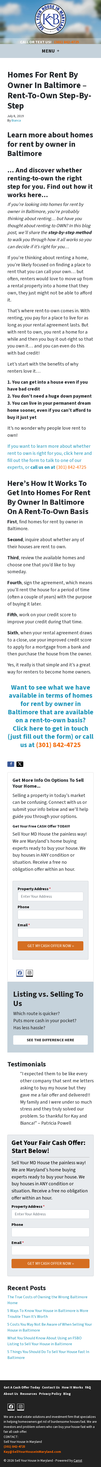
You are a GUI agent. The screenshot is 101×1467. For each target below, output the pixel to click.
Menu (49, 51)
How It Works (72, 1387)
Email (24, 925)
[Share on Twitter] (19, 764)
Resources (28, 1393)
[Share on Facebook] (10, 764)
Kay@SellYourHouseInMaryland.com (32, 1451)
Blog (67, 1393)
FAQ (88, 1387)
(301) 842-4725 (66, 42)
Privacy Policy (50, 1393)
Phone (23, 907)
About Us (11, 1393)
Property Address (34, 889)
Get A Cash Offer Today (22, 1387)
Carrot (78, 1460)
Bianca (16, 120)
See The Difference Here (50, 1040)
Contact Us (51, 1387)
